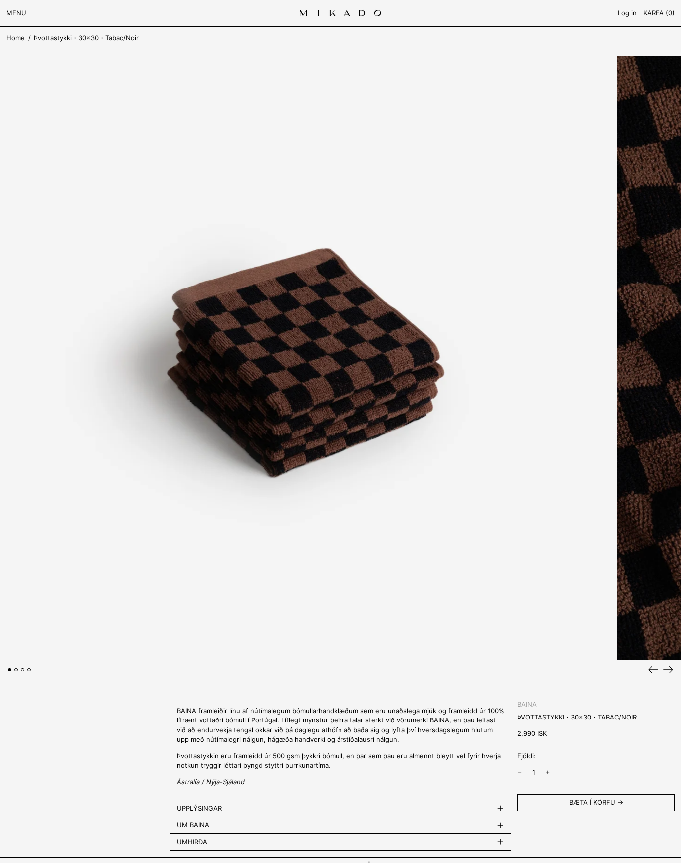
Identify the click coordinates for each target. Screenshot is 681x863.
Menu (16, 13)
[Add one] (547, 772)
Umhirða (192, 842)
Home (15, 38)
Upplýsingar (199, 808)
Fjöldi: (526, 756)
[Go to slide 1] (9, 670)
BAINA (527, 704)
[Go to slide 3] (22, 670)
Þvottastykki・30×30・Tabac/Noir (86, 38)
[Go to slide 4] (29, 670)
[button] (659, 13)
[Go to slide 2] (16, 670)
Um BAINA (193, 825)
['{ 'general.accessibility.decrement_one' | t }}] (520, 772)
